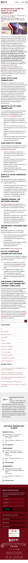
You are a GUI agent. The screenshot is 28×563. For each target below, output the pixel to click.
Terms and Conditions (18, 558)
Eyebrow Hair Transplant (7, 346)
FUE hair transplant (16, 264)
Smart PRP (4, 337)
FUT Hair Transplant (10, 15)
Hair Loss (3, 340)
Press (11, 556)
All (1, 328)
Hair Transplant (4, 331)
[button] (17, 2)
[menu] (26, 2)
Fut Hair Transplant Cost (15, 248)
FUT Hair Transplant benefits (14, 116)
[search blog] (25, 321)
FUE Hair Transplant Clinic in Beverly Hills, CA (12, 381)
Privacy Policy (8, 558)
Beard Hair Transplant (6, 334)
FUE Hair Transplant (6, 343)
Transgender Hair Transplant (8, 358)
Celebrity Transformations (7, 361)
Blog (22, 556)
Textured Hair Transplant (7, 355)
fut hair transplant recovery (10, 204)
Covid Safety (16, 556)
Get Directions (8, 437)
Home (2, 15)
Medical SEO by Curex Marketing (14, 553)
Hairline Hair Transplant (6, 349)
